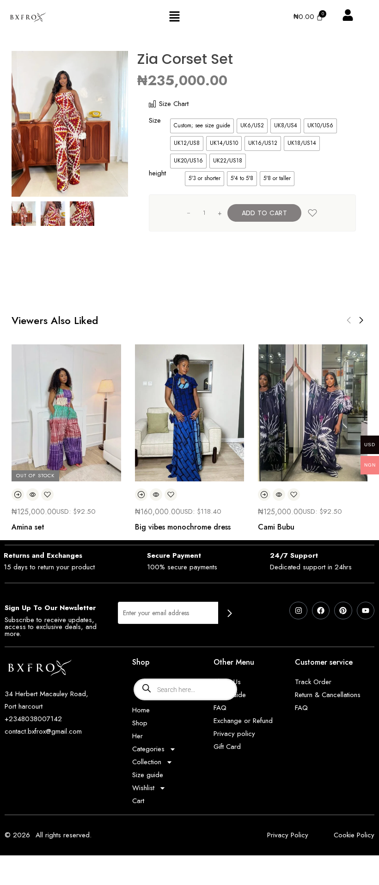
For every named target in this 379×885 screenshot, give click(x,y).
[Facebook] (321, 610)
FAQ (220, 707)
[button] (174, 17)
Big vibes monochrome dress (183, 527)
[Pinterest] (343, 610)
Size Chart (174, 104)
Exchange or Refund (243, 720)
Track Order (313, 681)
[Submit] (230, 613)
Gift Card (227, 746)
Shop (139, 723)
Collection (146, 762)
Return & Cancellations (328, 694)
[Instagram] (298, 610)
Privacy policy (234, 733)
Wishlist (143, 787)
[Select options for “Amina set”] (18, 494)
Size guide (147, 774)
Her (137, 736)
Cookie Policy (354, 835)
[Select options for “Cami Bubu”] (264, 494)
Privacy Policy (287, 835)
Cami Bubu (276, 527)
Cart (138, 800)
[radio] (202, 126)
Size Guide (230, 694)
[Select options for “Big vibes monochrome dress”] (141, 494)
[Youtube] (365, 610)
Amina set (28, 527)
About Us (227, 681)
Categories (148, 749)
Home (141, 710)
